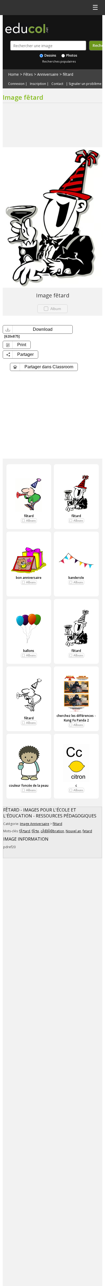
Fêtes (28, 74)
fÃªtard (24, 831)
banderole (76, 577)
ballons (28, 650)
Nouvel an (73, 831)
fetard (87, 831)
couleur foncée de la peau (28, 785)
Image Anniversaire (34, 823)
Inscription (38, 83)
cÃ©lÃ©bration (52, 831)
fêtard (68, 74)
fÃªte (35, 831)
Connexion (16, 83)
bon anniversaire (28, 577)
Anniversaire (47, 74)
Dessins (50, 55)
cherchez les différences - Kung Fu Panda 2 (76, 718)
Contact (57, 83)
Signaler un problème (85, 83)
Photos (71, 55)
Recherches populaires (59, 61)
